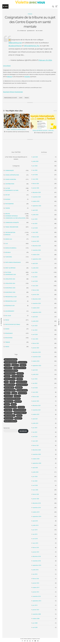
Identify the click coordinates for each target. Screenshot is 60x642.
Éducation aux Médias (10, 421)
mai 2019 (35, 534)
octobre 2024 (36, 254)
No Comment (22, 132)
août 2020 (35, 467)
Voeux (19, 415)
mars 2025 (35, 232)
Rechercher (7, 428)
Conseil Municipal (10, 373)
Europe (7, 376)
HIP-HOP (7, 195)
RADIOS (7, 329)
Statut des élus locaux (10, 407)
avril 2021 (35, 436)
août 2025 (35, 210)
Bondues (15, 365)
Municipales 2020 (10, 390)
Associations (22, 362)
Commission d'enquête (11, 370)
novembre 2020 (37, 454)
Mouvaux (19, 387)
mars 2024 (35, 285)
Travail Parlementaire (19, 410)
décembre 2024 (37, 245)
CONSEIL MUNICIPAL (10, 179)
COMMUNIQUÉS (9, 170)
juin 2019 (35, 529)
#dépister (9, 76)
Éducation (18, 418)
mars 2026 (35, 179)
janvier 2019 (36, 552)
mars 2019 (35, 543)
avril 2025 (35, 228)
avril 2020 (35, 485)
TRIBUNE (7, 342)
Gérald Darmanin (10, 379)
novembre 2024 (37, 250)
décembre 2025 (37, 192)
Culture (20, 373)
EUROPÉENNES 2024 (10, 274)
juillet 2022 (35, 374)
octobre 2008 (36, 618)
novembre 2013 (37, 596)
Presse (17, 396)
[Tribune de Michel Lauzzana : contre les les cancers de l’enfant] (16, 121)
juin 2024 (35, 272)
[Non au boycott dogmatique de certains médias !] (43, 122)
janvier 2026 (36, 188)
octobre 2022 (36, 361)
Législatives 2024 (9, 384)
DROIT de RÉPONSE (10, 268)
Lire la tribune (7, 65)
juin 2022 (35, 379)
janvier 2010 (36, 609)
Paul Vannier (22, 393)
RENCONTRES (8, 337)
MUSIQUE (7, 199)
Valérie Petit (8, 412)
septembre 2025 (37, 205)
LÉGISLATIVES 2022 (10, 279)
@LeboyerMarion (15, 46)
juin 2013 (35, 605)
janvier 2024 (36, 294)
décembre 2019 (37, 503)
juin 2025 (35, 219)
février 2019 (36, 547)
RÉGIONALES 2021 (10, 305)
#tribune (12, 92)
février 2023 (36, 343)
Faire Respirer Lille (17, 376)
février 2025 (36, 237)
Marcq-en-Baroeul (21, 384)
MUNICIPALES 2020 (10, 288)
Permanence (8, 396)
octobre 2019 (36, 512)
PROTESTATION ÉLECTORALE (12, 324)
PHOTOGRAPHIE (9, 203)
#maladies (27, 76)
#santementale (19, 92)
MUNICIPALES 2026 (10, 292)
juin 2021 (35, 427)
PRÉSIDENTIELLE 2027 (11, 301)
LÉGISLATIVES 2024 (10, 283)
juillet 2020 (35, 472)
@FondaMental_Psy (31, 46)
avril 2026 (35, 174)
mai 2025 (35, 223)
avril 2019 (35, 538)
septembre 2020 (37, 463)
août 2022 (35, 370)
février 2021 (36, 445)
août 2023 (35, 316)
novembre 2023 (37, 303)
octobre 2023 (36, 308)
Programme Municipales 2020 (12, 398)
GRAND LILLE (8, 239)
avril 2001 (35, 627)
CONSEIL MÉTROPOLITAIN (12, 175)
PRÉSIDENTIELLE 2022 (11, 296)
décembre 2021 (37, 405)
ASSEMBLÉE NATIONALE (11, 216)
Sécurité (21, 407)
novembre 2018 (37, 561)
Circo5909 (8, 368)
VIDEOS (7, 346)
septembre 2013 (37, 601)
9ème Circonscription (10, 359)
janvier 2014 (36, 592)
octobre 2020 (36, 458)
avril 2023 (35, 334)
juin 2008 (35, 623)
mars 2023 (35, 339)
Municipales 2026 (22, 390)
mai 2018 (35, 574)
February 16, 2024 (45, 60)
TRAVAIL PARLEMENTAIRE (11, 227)
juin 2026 (35, 165)
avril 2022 (35, 387)
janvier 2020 (36, 498)
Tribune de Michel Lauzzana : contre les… (16, 130)
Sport (13, 404)
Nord (14, 393)
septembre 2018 (37, 565)
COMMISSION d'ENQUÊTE (12, 222)
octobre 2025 (36, 201)
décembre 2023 (37, 299)
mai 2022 (35, 383)
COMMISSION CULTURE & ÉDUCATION (15, 218)
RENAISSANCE (9, 333)
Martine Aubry (9, 387)
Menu (6, 6)
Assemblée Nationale (10, 362)
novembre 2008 (37, 614)
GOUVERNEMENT (9, 311)
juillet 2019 (35, 525)
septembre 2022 (37, 365)
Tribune (27, 97)
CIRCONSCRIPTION (10, 232)
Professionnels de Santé (10, 97)
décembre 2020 (37, 450)
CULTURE (7, 188)
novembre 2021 (37, 410)
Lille (12, 382)
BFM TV (7, 365)
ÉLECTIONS (8, 272)
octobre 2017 (36, 587)
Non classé (8, 315)
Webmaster (31, 30)
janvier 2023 (36, 347)
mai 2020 (35, 481)
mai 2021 (35, 432)
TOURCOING (8, 257)
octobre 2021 (36, 414)
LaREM (19, 379)
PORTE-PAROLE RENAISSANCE (13, 262)
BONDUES (7, 234)
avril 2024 (35, 281)
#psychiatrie (6, 92)
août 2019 (35, 521)
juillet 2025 (35, 214)
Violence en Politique (20, 412)
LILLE (6, 243)
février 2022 (36, 396)
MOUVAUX (8, 252)
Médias (7, 393)
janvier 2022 (36, 401)
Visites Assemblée (10, 415)
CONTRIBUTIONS (9, 183)
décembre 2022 (37, 352)
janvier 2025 (36, 241)
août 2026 (35, 157)
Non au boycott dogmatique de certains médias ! (43, 133)
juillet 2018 (35, 569)
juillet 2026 (35, 161)
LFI (6, 382)
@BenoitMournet (15, 43)
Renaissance (9, 401)
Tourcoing (8, 410)
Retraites (18, 401)
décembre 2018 (37, 556)
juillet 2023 (35, 321)
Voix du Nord (9, 418)
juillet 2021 (35, 423)
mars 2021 (35, 441)
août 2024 (35, 263)
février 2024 (36, 290)
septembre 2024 (37, 259)
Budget (22, 365)
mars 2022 (35, 392)
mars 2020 (35, 490)
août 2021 (35, 419)
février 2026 (36, 183)
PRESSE (30, 14)
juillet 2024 (35, 268)
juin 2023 (35, 325)
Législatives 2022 (21, 382)
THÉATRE (7, 208)
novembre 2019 (37, 507)
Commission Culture (19, 368)
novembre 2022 (37, 356)
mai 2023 (35, 330)
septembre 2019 (37, 516)
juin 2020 (35, 476)
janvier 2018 (36, 583)
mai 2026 (35, 170)
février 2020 (36, 494)
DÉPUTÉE (7, 213)
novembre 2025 (37, 197)
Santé (20, 97)
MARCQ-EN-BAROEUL (10, 248)
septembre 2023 (37, 312)
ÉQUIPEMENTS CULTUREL (12, 190)
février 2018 (36, 578)
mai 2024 (35, 276)
